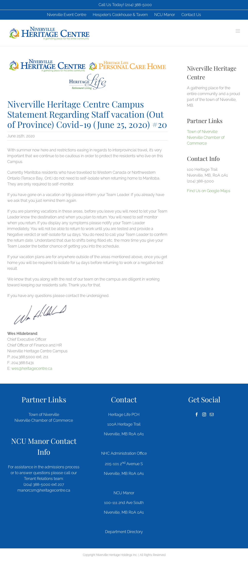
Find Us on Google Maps (208, 191)
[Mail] (212, 414)
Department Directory (124, 531)
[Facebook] (197, 414)
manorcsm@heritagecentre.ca (43, 490)
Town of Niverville (202, 131)
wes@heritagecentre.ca (31, 368)
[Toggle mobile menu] (238, 30)
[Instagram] (204, 414)
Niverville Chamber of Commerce (44, 420)
